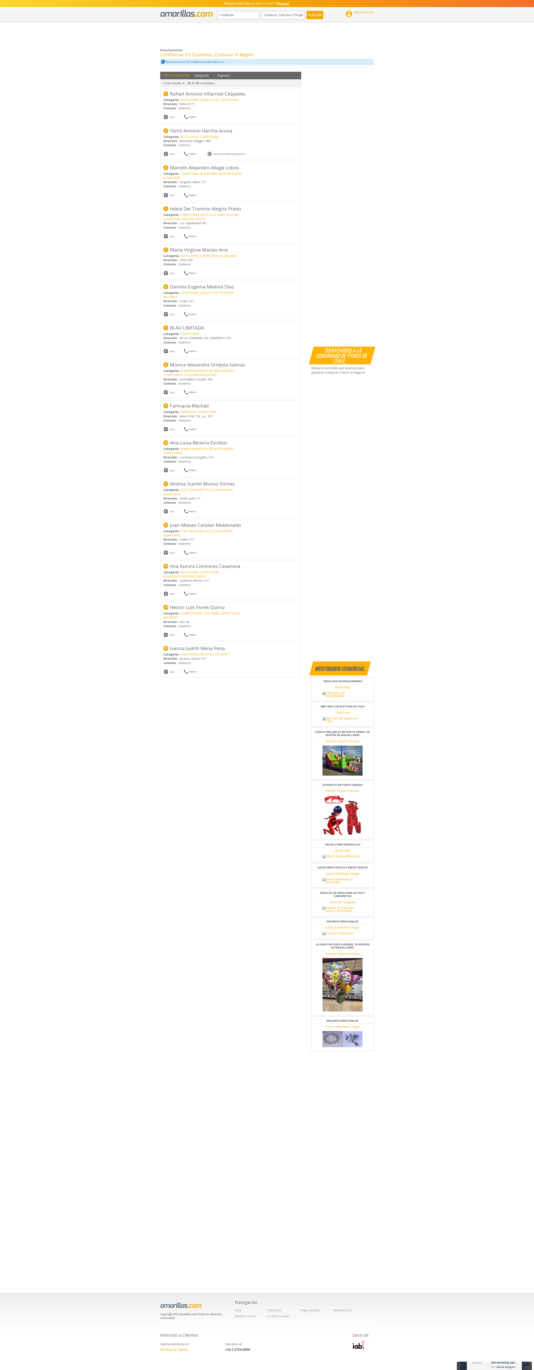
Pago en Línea (310, 1310)
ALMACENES (172, 178)
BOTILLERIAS (189, 100)
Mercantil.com (342, 1310)
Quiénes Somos (245, 1316)
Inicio (238, 1310)
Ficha (172, 117)
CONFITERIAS (229, 100)
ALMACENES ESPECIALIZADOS (221, 174)
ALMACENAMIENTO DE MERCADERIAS (207, 371)
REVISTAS (207, 654)
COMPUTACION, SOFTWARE (200, 613)
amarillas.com (186, 13)
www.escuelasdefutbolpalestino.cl (230, 153)
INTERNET (170, 297)
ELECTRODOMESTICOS (196, 490)
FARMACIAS (188, 412)
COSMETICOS (209, 100)
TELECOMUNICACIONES (200, 375)
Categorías (201, 75)
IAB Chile (358, 1344)
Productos (274, 1310)
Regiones (223, 75)
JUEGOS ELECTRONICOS (217, 293)
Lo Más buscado (279, 1316)
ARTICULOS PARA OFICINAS (219, 215)
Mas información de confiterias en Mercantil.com (195, 62)
